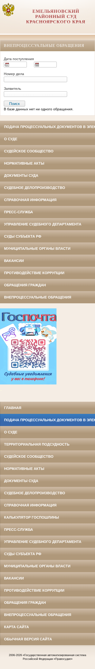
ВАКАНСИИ (14, 261)
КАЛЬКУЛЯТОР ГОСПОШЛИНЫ (31, 517)
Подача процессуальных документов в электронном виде (49, 127)
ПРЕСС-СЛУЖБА (18, 212)
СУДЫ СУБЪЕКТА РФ (22, 236)
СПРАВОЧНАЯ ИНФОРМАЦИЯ (30, 200)
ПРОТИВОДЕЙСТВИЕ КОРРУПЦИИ (34, 273)
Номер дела (14, 74)
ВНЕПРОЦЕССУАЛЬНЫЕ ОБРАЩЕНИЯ (37, 297)
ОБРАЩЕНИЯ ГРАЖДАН (25, 285)
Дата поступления (19, 59)
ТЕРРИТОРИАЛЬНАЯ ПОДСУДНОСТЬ (36, 444)
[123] (28, 383)
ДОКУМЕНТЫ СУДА (21, 175)
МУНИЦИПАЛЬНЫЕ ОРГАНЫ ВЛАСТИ (37, 249)
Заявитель (12, 88)
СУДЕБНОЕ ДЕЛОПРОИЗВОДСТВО (34, 188)
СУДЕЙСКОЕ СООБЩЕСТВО (28, 151)
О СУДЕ (10, 139)
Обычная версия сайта (28, 639)
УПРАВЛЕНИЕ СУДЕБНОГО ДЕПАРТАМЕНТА (42, 224)
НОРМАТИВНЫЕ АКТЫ (24, 163)
